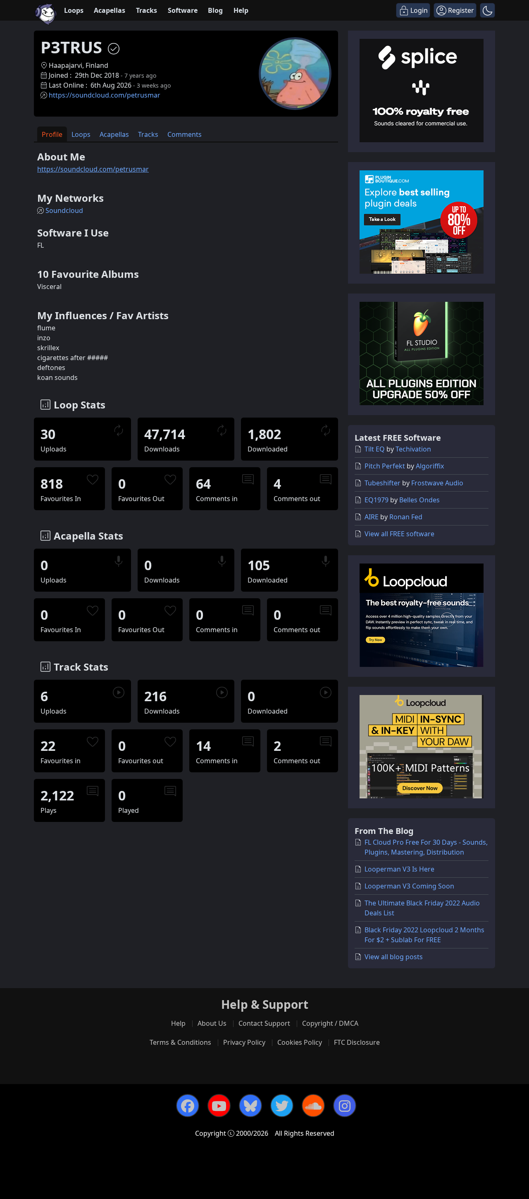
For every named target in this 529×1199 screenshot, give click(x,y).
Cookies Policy (299, 1042)
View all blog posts (394, 956)
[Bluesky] (250, 1105)
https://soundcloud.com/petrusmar (104, 95)
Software (183, 10)
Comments (184, 134)
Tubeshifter (382, 482)
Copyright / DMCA (330, 1023)
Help (241, 10)
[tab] (52, 134)
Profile (52, 134)
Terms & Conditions (180, 1042)
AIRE (372, 516)
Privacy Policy (244, 1042)
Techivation (413, 449)
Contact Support (264, 1023)
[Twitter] (281, 1105)
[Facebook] (187, 1105)
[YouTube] (219, 1105)
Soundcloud (64, 210)
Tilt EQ (375, 449)
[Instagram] (344, 1105)
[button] (487, 10)
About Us (212, 1023)
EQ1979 (376, 499)
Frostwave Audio (437, 482)
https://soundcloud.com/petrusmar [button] (93, 169)
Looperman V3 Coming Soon (409, 886)
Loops (73, 10)
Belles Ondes (419, 499)
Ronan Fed (405, 516)
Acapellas (109, 10)
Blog (215, 10)
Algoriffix (430, 466)
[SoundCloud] (313, 1105)
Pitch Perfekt (385, 466)
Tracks (146, 10)
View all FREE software (399, 533)
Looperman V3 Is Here (399, 869)
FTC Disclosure (357, 1042)
